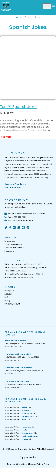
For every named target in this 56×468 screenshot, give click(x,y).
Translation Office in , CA (19, 413)
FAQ (6, 297)
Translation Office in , (21, 436)
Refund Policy (43, 464)
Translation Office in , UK (17, 439)
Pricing (7, 300)
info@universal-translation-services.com (26, 213)
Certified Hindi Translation (15, 274)
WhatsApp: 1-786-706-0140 (20, 220)
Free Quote (9, 290)
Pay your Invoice (28, 457)
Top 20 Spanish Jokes (18, 106)
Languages (9, 241)
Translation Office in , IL (17, 410)
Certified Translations (14, 247)
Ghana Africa (10, 277)
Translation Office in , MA (17, 407)
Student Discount (12, 304)
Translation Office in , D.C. (20, 433)
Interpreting (9, 251)
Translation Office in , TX (17, 419)
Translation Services (13, 244)
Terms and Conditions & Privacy (21, 464)
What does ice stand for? (15, 264)
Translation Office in (16, 430)
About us (8, 294)
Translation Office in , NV (19, 427)
